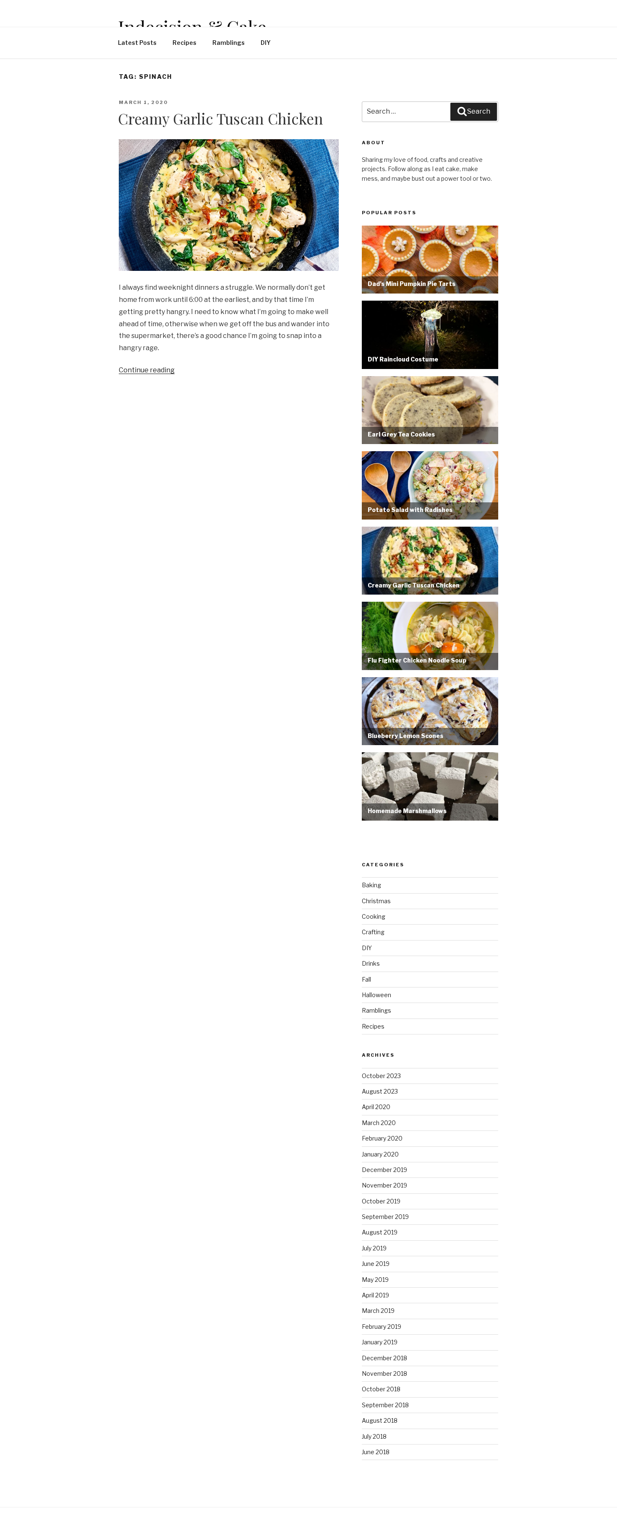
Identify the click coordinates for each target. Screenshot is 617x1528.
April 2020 (376, 1106)
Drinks (371, 963)
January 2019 (379, 1342)
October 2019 (381, 1201)
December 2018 (384, 1358)
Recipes (184, 42)
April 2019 (375, 1295)
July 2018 (374, 1436)
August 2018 (379, 1420)
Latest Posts (137, 42)
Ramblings (228, 42)
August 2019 (379, 1232)
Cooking (373, 916)
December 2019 (384, 1169)
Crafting (373, 932)
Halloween (376, 994)
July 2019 (374, 1248)
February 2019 (381, 1326)
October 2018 (381, 1389)
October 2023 (381, 1075)
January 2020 (380, 1154)
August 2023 (380, 1091)
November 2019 (384, 1185)
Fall (366, 979)
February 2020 (382, 1138)
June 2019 (376, 1263)
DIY (266, 42)
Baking (371, 885)
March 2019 (378, 1310)
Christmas (376, 900)
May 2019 (375, 1279)
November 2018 (384, 1373)
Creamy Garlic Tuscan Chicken (220, 118)
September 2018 (385, 1404)
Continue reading (147, 370)
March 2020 (379, 1122)
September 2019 (385, 1216)
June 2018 (376, 1451)
